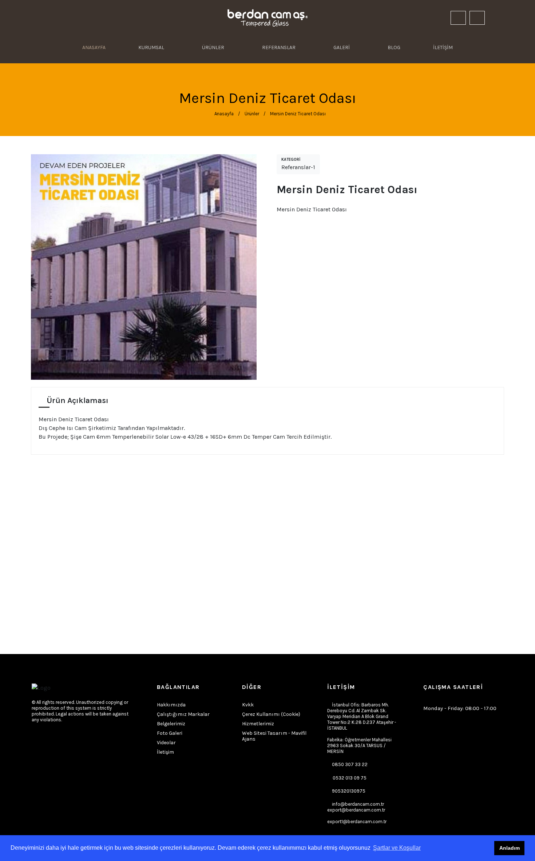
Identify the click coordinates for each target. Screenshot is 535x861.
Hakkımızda (171, 705)
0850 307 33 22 (350, 764)
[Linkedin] (438, 18)
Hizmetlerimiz (258, 724)
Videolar (166, 743)
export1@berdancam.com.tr (357, 821)
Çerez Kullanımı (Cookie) (271, 714)
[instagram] (424, 18)
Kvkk (248, 705)
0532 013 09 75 (349, 778)
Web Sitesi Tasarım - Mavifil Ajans (274, 736)
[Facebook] (36, 738)
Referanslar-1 (298, 164)
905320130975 (348, 791)
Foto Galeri (169, 733)
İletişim (165, 752)
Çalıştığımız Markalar (183, 714)
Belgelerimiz (171, 724)
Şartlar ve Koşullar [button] (397, 848)
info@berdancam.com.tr (356, 807)
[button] (497, 18)
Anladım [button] (509, 848)
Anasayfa (223, 113)
